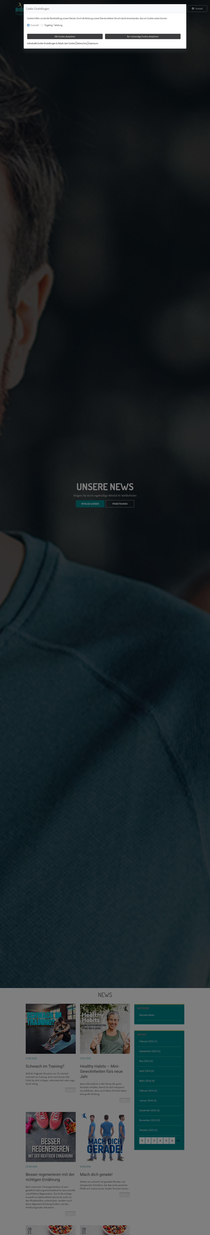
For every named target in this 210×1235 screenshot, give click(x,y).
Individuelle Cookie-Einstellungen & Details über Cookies (51, 43)
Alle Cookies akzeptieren (65, 36)
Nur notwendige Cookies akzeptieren (143, 36)
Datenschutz (81, 43)
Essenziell (35, 25)
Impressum (93, 43)
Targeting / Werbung (53, 25)
